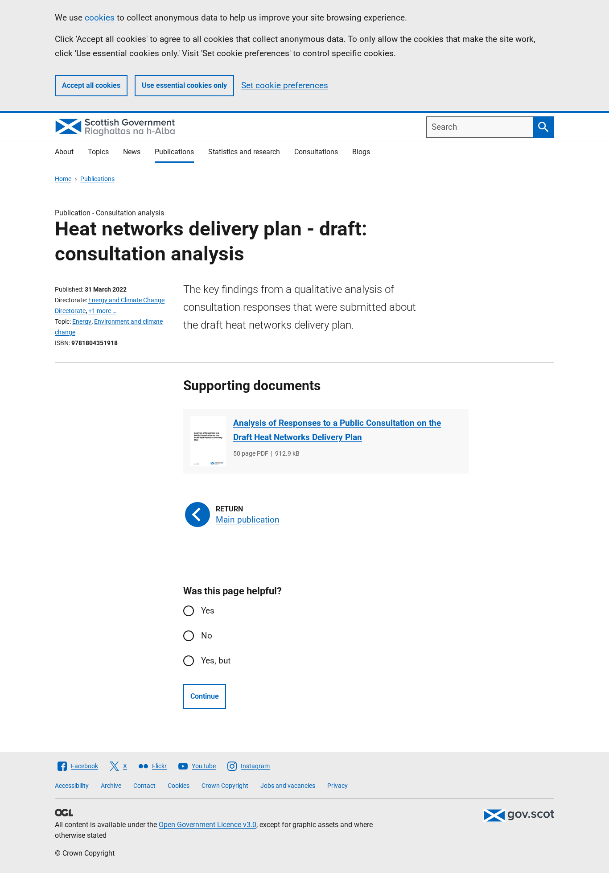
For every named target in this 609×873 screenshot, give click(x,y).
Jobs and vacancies (287, 785)
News (131, 152)
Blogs (361, 152)
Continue (204, 696)
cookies (100, 17)
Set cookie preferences (284, 85)
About (64, 152)
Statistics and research (244, 152)
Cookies (178, 785)
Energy (81, 321)
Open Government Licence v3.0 (207, 824)
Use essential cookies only (184, 85)
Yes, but (215, 660)
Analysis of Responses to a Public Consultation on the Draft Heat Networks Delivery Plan (337, 430)
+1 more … (102, 310)
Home (63, 178)
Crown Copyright (225, 785)
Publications (174, 152)
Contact (144, 785)
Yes (207, 610)
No (206, 635)
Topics (98, 152)
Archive (111, 785)
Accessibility (72, 785)
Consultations (316, 152)
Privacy (337, 785)
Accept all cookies (91, 85)
